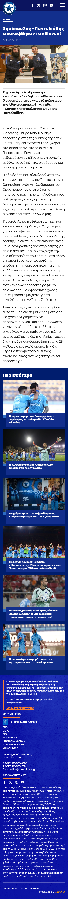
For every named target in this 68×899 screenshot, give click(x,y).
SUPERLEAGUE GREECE (23, 722)
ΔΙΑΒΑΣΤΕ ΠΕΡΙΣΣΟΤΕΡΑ (20, 708)
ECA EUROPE (10, 738)
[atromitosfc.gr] (9, 14)
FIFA (5, 734)
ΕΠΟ (5, 727)
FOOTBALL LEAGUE (14, 741)
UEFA (6, 731)
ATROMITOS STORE (13, 744)
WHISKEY (60, 892)
